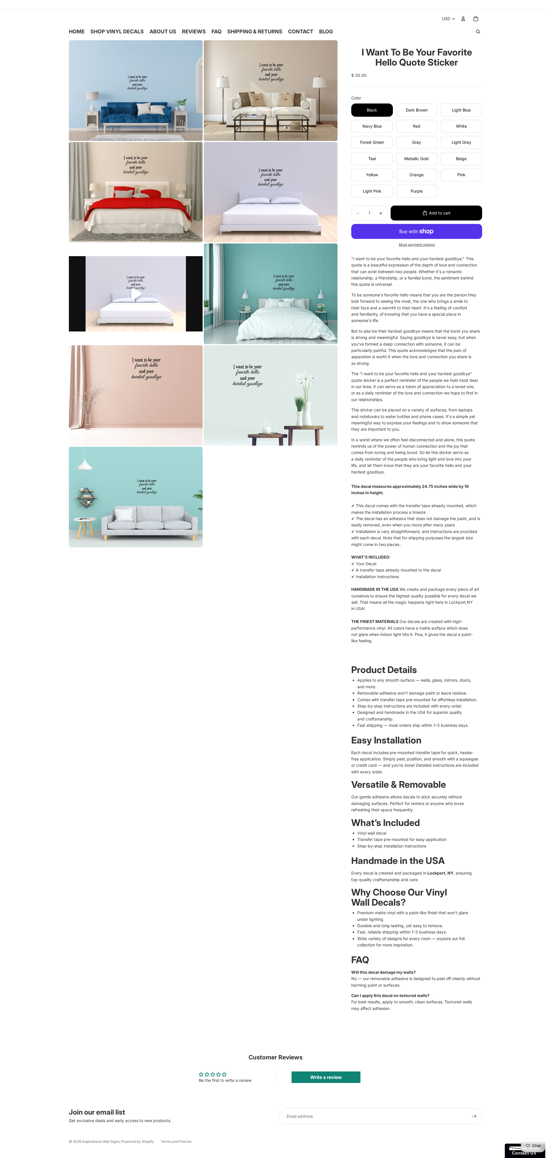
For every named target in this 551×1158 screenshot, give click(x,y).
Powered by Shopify (137, 1141)
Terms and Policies (176, 1141)
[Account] (463, 18)
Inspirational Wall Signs (100, 1141)
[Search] (478, 31)
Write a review (326, 1077)
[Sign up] (474, 1116)
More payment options (417, 245)
